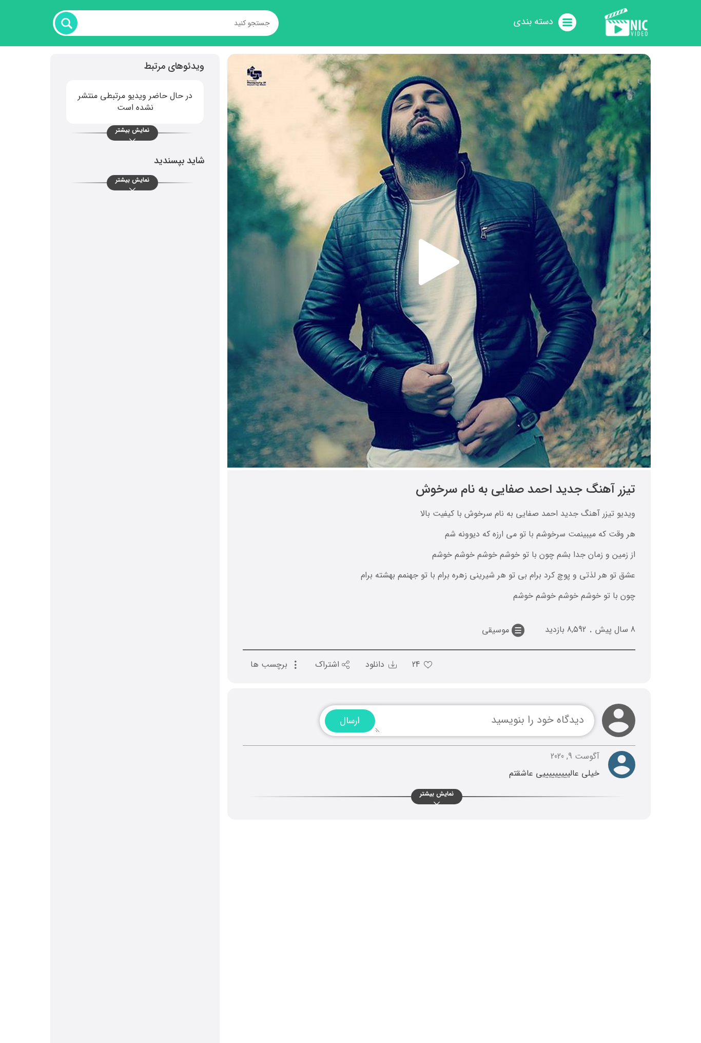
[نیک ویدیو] (626, 19)
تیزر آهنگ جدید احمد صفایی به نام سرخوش (525, 489)
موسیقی (495, 630)
